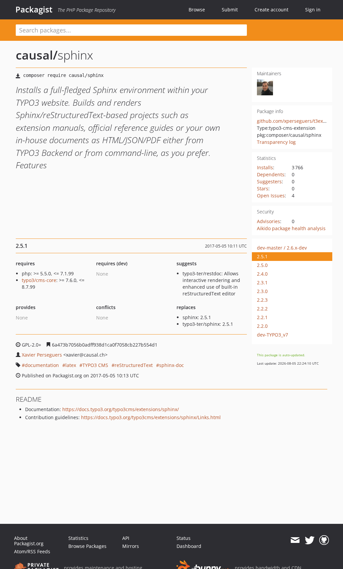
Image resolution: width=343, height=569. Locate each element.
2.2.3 (262, 300)
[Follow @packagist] (310, 540)
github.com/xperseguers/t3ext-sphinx (299, 121)
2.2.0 (262, 326)
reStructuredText (134, 365)
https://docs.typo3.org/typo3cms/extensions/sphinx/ (120, 409)
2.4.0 (262, 274)
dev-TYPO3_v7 (272, 334)
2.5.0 (262, 265)
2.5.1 (262, 256)
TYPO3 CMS (95, 365)
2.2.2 (262, 308)
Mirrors (130, 546)
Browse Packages (87, 546)
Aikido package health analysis (291, 228)
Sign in (313, 9)
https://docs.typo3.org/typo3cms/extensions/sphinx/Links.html (151, 417)
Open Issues (271, 195)
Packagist (34, 9)
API (125, 538)
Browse (197, 9)
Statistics (78, 538)
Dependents (270, 174)
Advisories (268, 221)
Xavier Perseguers (42, 355)
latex (70, 365)
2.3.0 (262, 291)
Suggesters (269, 181)
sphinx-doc (171, 365)
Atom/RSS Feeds (32, 551)
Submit (230, 9)
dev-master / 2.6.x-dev (282, 248)
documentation (42, 365)
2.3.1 (262, 282)
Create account (271, 9)
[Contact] (295, 540)
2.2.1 (262, 317)
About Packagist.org (29, 541)
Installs (265, 167)
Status (184, 538)
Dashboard (189, 546)
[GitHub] (324, 540)
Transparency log (276, 142)
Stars (262, 188)
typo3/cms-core (39, 280)
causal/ (37, 55)
